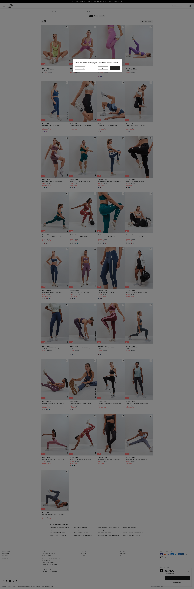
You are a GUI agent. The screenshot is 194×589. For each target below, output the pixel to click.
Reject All (103, 68)
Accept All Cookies (114, 68)
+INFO (98, 63)
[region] (97, 65)
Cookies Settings (80, 68)
